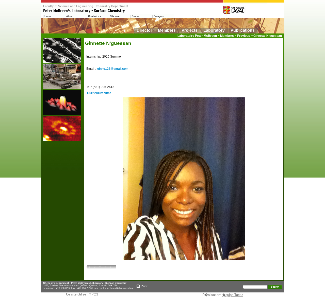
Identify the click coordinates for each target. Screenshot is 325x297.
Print (144, 286)
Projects (190, 30)
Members (167, 30)
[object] (62, 50)
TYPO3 (92, 294)
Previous (243, 36)
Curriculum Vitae (98, 93)
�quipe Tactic (232, 295)
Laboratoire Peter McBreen (197, 36)
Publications (243, 30)
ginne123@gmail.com (112, 69)
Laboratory (214, 30)
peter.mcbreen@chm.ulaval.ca (117, 288)
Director (144, 30)
